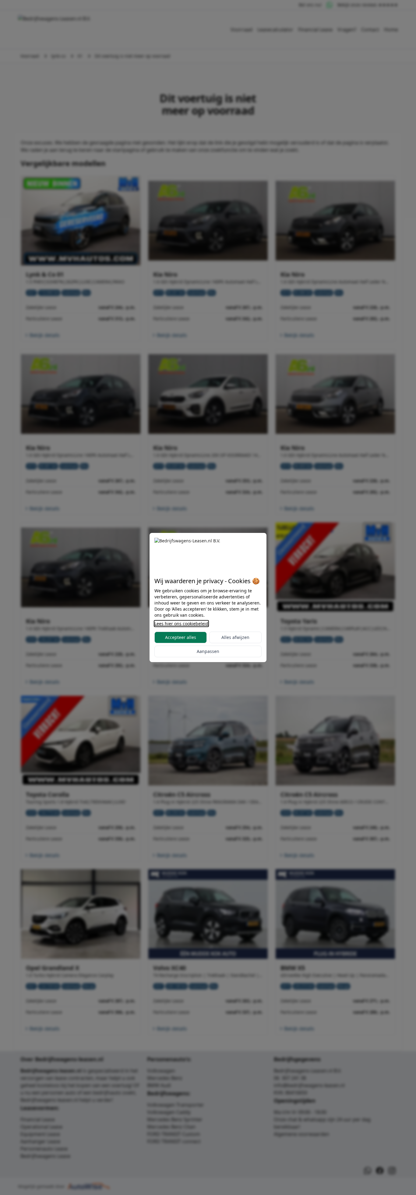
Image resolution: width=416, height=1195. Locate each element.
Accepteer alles (180, 637)
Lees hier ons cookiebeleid (181, 623)
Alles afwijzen (235, 637)
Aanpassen (208, 651)
